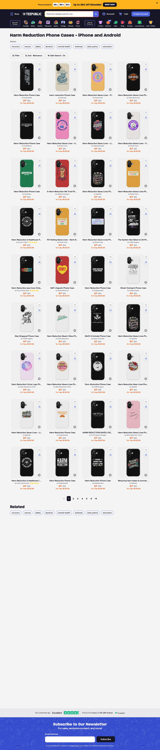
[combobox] (69, 14)
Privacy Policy (75, 746)
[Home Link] (32, 13)
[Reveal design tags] (39, 89)
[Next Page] (96, 498)
